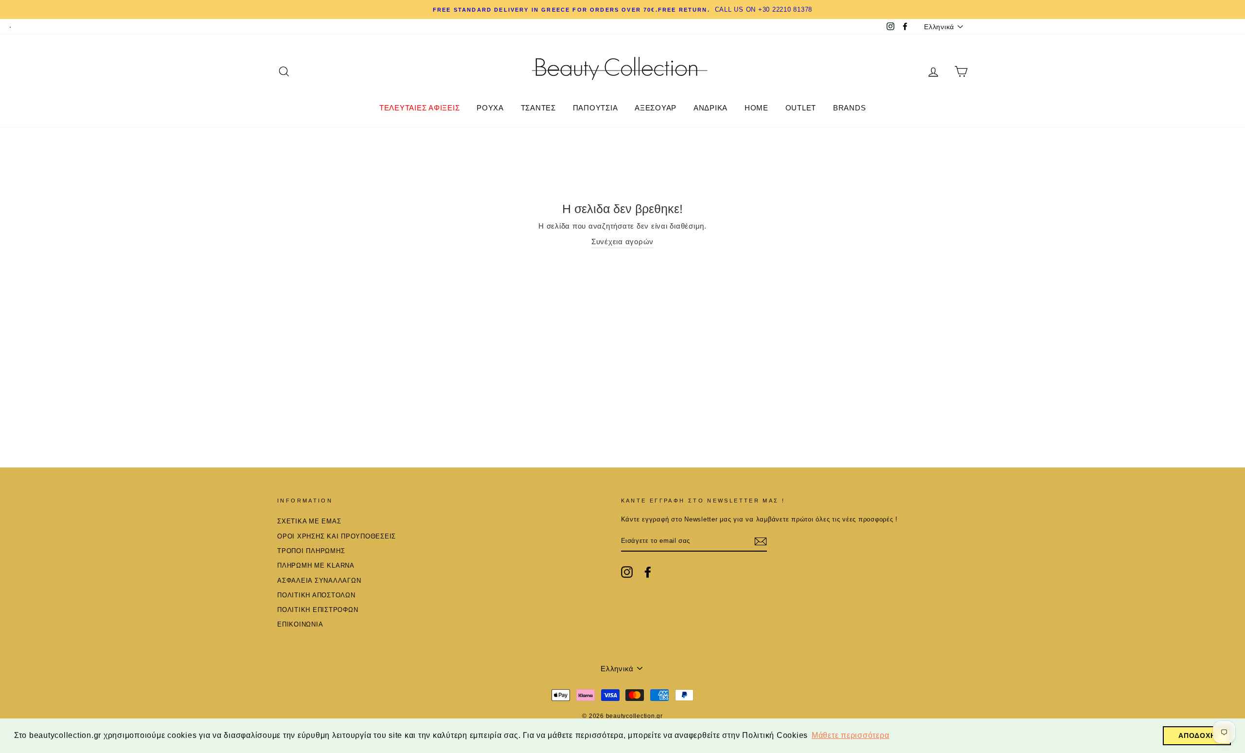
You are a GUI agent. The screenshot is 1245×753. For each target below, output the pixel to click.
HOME (756, 108)
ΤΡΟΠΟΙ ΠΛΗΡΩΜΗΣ (311, 551)
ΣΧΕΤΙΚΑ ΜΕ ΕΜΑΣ (309, 521)
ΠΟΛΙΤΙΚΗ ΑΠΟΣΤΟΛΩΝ (316, 595)
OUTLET (801, 108)
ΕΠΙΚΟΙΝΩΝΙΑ (300, 624)
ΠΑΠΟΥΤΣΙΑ (595, 108)
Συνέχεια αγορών (622, 241)
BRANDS (849, 108)
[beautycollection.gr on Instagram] (627, 572)
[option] (622, 9)
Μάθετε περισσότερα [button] (850, 735)
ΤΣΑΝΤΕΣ (538, 108)
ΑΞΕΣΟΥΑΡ (655, 108)
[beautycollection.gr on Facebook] (648, 572)
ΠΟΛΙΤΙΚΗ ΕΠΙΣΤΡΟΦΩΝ (317, 609)
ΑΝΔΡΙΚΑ (711, 108)
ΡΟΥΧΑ (490, 108)
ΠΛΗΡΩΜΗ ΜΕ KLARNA (316, 565)
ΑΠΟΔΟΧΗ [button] (1196, 735)
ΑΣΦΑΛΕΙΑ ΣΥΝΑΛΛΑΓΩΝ (319, 580)
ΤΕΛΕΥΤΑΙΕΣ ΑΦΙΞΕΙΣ (419, 108)
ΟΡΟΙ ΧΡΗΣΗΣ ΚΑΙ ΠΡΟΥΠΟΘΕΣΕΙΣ (336, 536)
